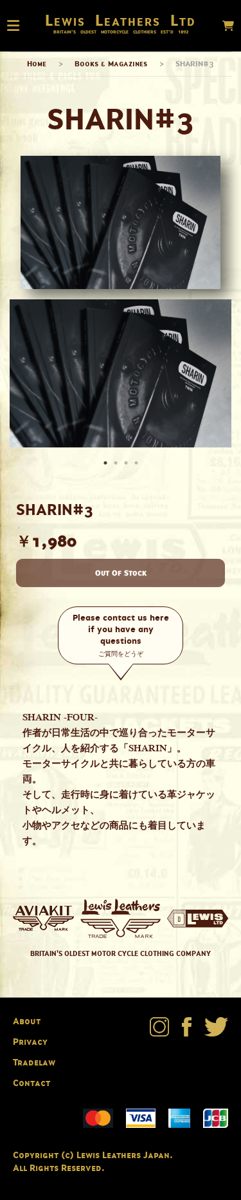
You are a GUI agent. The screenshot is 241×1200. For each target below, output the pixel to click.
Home (36, 63)
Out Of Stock (121, 572)
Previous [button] (22, 373)
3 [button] (127, 464)
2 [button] (117, 464)
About (26, 1021)
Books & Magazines (111, 63)
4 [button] (137, 464)
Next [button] (218, 373)
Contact (31, 1082)
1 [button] (106, 464)
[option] (120, 373)
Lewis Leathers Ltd (120, 19)
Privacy (30, 1041)
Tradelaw (34, 1062)
